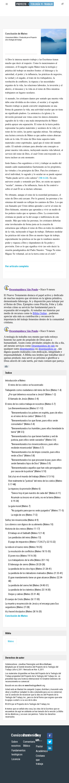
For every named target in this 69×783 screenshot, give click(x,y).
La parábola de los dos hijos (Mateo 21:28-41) (30, 568)
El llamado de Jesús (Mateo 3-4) (23, 398)
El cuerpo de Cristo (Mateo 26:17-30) (22, 599)
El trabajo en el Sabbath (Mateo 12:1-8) (26, 533)
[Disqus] (34, 325)
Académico (42, 751)
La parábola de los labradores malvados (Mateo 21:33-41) (35, 573)
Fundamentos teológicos (18, 752)
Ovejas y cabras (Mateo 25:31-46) (24, 594)
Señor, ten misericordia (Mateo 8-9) (22, 520)
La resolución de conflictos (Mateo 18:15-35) (29, 551)
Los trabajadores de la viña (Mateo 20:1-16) (28, 560)
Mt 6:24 (44, 178)
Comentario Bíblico (29, 743)
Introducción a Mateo (15, 380)
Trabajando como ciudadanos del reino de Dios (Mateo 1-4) (33, 390)
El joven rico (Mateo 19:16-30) (22, 555)
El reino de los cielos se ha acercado (25, 385)
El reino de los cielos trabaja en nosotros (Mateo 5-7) (30, 404)
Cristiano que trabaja (40, 759)
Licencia (15, 759)
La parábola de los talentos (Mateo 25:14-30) (29, 589)
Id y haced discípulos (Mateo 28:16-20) (23, 611)
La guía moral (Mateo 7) (19, 506)
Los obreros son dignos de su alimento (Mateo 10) (29, 524)
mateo (11, 641)
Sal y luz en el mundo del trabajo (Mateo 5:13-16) (31, 476)
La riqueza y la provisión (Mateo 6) (24, 488)
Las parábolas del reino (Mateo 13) (24, 537)
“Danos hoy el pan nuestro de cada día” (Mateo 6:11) (36, 493)
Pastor (39, 746)
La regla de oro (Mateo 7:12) (24, 515)
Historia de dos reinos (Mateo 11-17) (22, 528)
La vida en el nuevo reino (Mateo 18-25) (23, 547)
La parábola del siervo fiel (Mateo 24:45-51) (28, 585)
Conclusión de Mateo (16, 615)
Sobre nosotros (16, 743)
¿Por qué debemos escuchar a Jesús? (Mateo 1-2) (32, 394)
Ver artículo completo (17, 266)
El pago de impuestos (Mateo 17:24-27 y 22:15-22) (32, 541)
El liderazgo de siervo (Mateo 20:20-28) (26, 564)
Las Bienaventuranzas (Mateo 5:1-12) (25, 408)
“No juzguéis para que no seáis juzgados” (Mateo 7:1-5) (37, 510)
